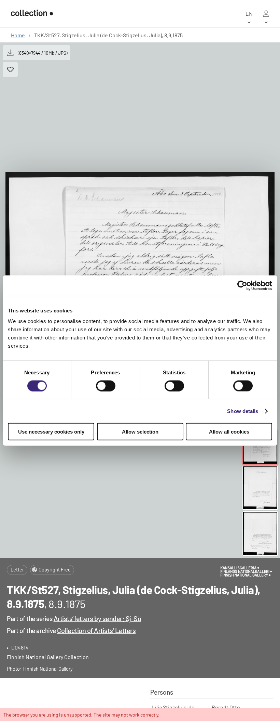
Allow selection (140, 432)
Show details (242, 411)
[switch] (105, 385)
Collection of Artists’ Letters (96, 630)
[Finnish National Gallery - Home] (31, 13)
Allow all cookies (229, 432)
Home (18, 35)
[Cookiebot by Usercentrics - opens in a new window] (242, 285)
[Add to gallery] (10, 69)
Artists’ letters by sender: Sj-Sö (97, 618)
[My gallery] (266, 13)
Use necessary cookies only (51, 432)
